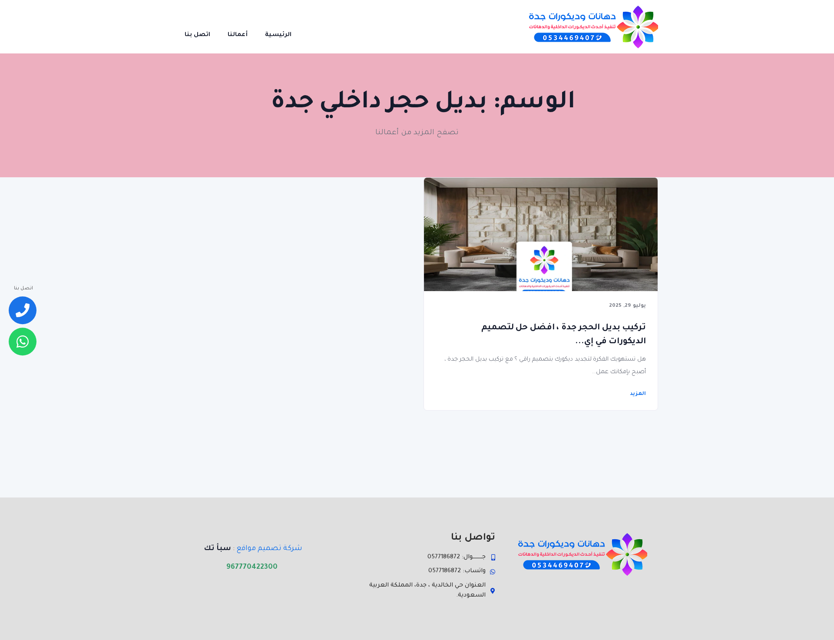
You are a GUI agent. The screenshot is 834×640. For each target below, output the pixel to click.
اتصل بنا (197, 35)
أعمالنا (238, 35)
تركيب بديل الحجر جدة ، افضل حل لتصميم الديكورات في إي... (563, 334)
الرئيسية (278, 35)
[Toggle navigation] (312, 26)
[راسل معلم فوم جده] (22, 341)
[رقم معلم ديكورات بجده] (22, 311)
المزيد (638, 394)
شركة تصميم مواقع (269, 549)
